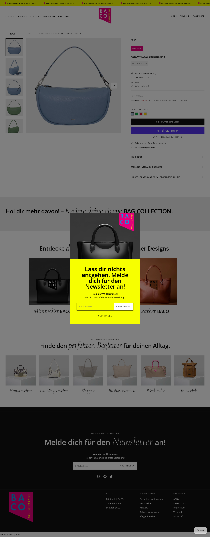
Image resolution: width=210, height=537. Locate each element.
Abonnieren (123, 306)
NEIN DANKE (105, 316)
